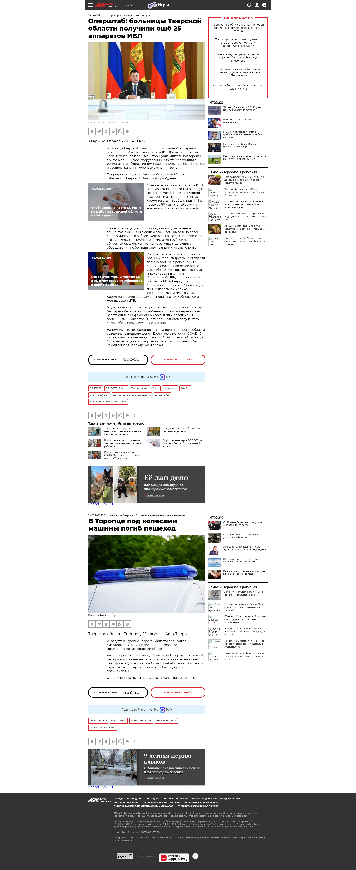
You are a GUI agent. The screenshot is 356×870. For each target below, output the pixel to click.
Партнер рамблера (146, 856)
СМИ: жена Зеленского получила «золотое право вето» (242, 523)
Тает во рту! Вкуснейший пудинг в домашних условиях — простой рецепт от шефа (244, 179)
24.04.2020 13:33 (97, 15)
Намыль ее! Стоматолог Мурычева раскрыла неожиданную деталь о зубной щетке (244, 643)
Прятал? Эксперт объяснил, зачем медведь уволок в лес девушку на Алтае (244, 656)
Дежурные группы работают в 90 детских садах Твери (182, 430)
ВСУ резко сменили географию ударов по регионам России (241, 560)
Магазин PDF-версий (176, 798)
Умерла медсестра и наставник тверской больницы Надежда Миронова (238, 57)
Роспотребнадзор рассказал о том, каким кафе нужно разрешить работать (124, 443)
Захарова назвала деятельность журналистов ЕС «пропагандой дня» (244, 548)
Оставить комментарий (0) (178, 360)
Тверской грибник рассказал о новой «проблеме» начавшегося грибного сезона (238, 28)
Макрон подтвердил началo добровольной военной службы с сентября (243, 134)
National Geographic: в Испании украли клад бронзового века (241, 536)
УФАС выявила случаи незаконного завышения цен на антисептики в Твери (122, 431)
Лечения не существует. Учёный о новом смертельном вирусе (243, 593)
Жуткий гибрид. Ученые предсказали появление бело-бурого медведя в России (246, 631)
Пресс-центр (153, 798)
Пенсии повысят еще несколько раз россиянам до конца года (244, 572)
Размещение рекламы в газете (202, 802)
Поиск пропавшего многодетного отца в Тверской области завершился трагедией (238, 42)
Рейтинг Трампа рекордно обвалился (238, 121)
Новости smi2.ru (100, 504)
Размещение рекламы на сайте (161, 802)
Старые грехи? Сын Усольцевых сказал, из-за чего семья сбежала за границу (245, 241)
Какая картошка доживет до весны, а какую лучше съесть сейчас (244, 157)
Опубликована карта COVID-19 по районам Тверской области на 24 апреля (182, 443)
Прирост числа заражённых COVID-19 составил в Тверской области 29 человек (121, 455)
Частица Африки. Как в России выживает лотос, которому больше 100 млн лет (244, 192)
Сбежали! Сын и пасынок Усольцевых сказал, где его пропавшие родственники (246, 619)
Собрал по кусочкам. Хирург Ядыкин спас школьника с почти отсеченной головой (245, 607)
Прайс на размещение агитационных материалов (143, 806)
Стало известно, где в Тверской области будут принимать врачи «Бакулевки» (238, 72)
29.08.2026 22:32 (97, 515)
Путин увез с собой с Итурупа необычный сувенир (240, 145)
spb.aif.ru (118, 615)
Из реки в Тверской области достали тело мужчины (238, 87)
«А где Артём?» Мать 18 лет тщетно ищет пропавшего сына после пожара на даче (244, 204)
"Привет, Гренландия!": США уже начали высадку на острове (242, 108)
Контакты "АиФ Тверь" (126, 802)
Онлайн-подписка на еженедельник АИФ (216, 798)
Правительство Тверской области (108, 122)
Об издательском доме (127, 798)
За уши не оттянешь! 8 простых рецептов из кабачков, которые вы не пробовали (246, 228)
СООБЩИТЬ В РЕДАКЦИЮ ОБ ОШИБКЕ (198, 806)
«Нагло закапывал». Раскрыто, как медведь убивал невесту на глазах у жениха (245, 216)
